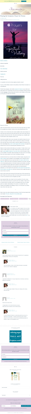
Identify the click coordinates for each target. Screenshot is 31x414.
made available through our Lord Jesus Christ (11, 151)
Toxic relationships (3, 68)
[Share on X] (14, 199)
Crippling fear (2, 74)
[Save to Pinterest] (23, 199)
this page (8, 316)
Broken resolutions (3, 60)
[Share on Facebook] (4, 199)
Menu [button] (16, 3)
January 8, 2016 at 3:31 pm (11, 274)
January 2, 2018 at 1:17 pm (11, 298)
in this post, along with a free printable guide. (13, 193)
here (26, 215)
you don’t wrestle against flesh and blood (16, 143)
